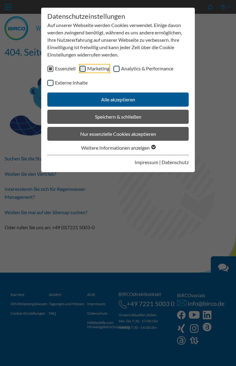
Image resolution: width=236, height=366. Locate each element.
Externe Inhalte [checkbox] (71, 82)
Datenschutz (175, 162)
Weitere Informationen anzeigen (116, 148)
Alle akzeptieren (118, 99)
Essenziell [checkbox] (65, 68)
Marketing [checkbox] (98, 68)
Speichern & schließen (118, 117)
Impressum (146, 162)
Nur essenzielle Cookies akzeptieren (118, 134)
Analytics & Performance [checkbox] (147, 68)
